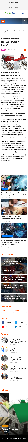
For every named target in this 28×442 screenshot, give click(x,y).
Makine (13, 29)
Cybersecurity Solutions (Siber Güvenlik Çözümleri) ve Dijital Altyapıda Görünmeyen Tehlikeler (13, 242)
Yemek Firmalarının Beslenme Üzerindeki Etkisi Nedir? (18, 368)
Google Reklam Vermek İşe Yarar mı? (18, 349)
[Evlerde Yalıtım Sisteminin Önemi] (14, 414)
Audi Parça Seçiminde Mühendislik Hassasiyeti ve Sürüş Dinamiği (18, 341)
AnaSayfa (5, 29)
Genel (3, 311)
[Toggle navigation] (3, 21)
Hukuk (4, 212)
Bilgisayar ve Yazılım (7, 236)
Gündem (17, 311)
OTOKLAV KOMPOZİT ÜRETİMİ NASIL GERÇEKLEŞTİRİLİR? (16, 377)
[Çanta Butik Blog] (14, 13)
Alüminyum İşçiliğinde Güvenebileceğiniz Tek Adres (17, 359)
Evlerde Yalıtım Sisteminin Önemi (12, 430)
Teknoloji (5, 188)
